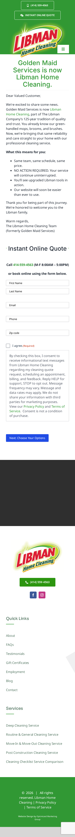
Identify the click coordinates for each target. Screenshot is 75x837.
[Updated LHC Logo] (38, 21)
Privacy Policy (34, 406)
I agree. (23, 346)
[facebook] (33, 595)
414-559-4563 (23, 265)
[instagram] (42, 595)
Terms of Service (38, 807)
